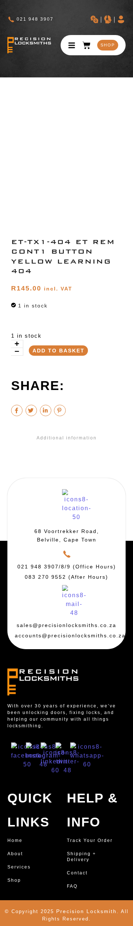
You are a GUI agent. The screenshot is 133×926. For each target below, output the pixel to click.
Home (15, 840)
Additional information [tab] (67, 438)
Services (19, 867)
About (15, 853)
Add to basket (59, 351)
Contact (77, 872)
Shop (14, 880)
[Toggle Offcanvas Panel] (71, 45)
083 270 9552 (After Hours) (66, 577)
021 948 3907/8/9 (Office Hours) (66, 567)
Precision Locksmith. (87, 911)
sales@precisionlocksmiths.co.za (66, 625)
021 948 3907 (35, 19)
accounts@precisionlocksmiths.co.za (70, 635)
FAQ (72, 886)
